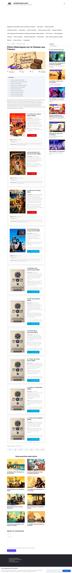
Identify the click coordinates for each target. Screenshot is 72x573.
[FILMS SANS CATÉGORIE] (57, 96)
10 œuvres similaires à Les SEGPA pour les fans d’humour (56, 116)
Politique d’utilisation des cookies (15, 559)
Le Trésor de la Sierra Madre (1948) (17, 80)
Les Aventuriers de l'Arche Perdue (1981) (18, 81)
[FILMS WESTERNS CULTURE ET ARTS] (57, 78)
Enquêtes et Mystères (57, 30)
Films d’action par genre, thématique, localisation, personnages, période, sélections (25, 33)
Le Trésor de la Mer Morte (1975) (16, 92)
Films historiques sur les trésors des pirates (15, 507)
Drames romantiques (31, 30)
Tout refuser (58, 570)
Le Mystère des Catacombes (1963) (17, 87)
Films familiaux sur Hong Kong (56, 151)
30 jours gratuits (34, 251)
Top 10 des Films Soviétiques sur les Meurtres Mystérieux (57, 64)
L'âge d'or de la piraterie (13, 67)
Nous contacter (12, 560)
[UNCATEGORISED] (57, 60)
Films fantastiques (58, 33)
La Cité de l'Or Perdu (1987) (15, 83)
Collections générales (49, 26)
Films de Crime (49, 33)
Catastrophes (40, 26)
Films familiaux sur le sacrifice (56, 98)
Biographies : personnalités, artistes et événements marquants (21, 26)
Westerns (9, 40)
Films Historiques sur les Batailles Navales (35, 507)
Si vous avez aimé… (17, 40)
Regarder (33, 135)
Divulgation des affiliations (14, 561)
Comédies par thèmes (12, 30)
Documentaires (22, 30)
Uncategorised (26, 40)
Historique (9, 36)
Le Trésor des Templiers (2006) (16, 95)
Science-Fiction (40, 36)
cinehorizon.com (20, 3)
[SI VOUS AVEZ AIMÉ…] (57, 113)
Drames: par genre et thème (44, 30)
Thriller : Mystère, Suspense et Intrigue (54, 36)
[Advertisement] (36, 16)
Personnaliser (50, 570)
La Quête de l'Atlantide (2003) (16, 94)
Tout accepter (66, 570)
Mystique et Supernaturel (30, 36)
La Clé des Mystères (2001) (15, 88)
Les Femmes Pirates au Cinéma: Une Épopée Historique (35, 472)
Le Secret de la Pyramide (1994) (16, 90)
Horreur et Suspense (18, 36)
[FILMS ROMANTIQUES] (57, 131)
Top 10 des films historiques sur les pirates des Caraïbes (15, 525)
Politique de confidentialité (14, 558)
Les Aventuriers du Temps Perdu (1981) (18, 85)
